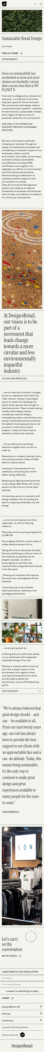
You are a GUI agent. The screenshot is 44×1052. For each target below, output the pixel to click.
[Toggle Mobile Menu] (40, 4)
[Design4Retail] (4, 3)
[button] (22, 1006)
